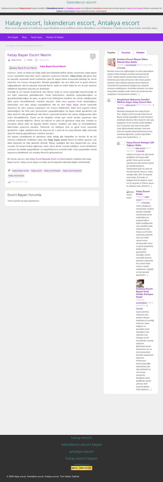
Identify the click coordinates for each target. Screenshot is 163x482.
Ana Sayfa (13, 37)
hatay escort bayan (52, 171)
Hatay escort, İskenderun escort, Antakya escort (72, 23)
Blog (24, 37)
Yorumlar (125, 52)
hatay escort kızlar (16, 176)
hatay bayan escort (76, 104)
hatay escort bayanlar (72, 171)
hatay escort (16, 60)
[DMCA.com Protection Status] (81, 470)
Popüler (111, 52)
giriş (26, 201)
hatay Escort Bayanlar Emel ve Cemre (47, 159)
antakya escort (81, 451)
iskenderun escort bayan (81, 444)
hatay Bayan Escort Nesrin (29, 54)
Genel (18, 46)
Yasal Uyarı (36, 37)
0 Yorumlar (121, 68)
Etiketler (140, 52)
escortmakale (131, 65)
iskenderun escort (81, 464)
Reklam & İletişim (55, 37)
